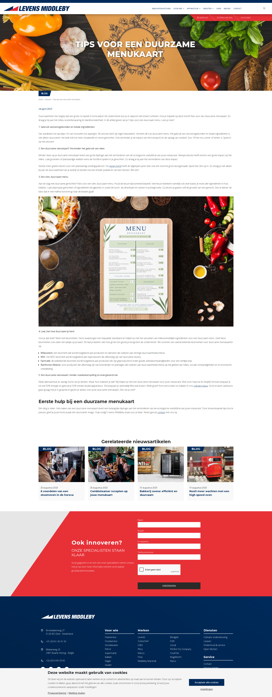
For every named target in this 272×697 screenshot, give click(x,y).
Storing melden (224, 17)
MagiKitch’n (175, 657)
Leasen (207, 641)
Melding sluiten (77, 693)
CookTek (174, 653)
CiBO (140, 645)
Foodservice (111, 641)
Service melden (211, 667)
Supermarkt (110, 653)
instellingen (206, 689)
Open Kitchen (210, 649)
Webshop (203, 17)
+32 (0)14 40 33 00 (55, 660)
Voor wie (177, 8)
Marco (141, 653)
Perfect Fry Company (180, 649)
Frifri (172, 641)
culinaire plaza (201, 385)
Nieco (173, 661)
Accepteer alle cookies (206, 682)
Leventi (141, 637)
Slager (108, 661)
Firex (140, 657)
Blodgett (174, 637)
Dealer (108, 665)
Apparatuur (192, 8)
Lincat (173, 645)
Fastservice (110, 637)
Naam (140, 520)
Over (218, 8)
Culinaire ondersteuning (215, 637)
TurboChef (143, 641)
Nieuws (227, 8)
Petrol (108, 649)
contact (161, 412)
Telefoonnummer (145, 552)
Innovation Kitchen (161, 8)
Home (41, 99)
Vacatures (246, 17)
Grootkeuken (111, 645)
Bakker (108, 657)
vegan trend (115, 166)
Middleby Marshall (147, 661)
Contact (237, 8)
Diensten (207, 8)
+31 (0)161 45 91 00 (56, 641)
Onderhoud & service (214, 645)
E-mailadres (143, 541)
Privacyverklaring (57, 693)
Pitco (140, 649)
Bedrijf (141, 530)
